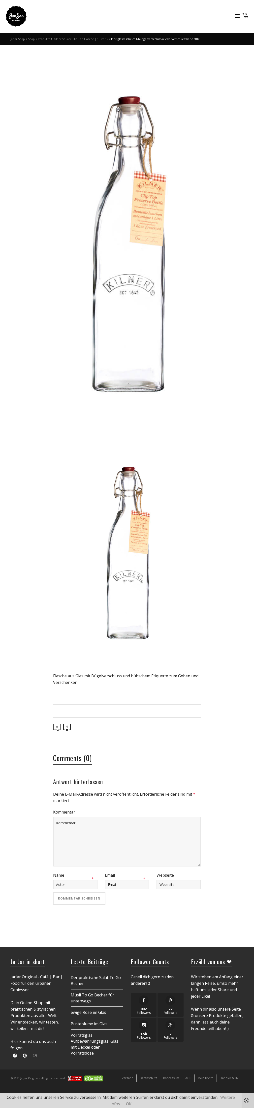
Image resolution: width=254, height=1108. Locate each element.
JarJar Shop (17, 39)
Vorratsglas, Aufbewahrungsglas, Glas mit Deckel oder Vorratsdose (94, 1044)
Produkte (44, 39)
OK (128, 1104)
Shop (31, 39)
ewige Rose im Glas (88, 1012)
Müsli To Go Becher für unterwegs (92, 998)
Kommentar (64, 812)
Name (58, 875)
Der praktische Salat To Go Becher (96, 980)
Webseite (165, 875)
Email (110, 875)
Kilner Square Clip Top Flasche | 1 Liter (80, 39)
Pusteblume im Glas (89, 1023)
